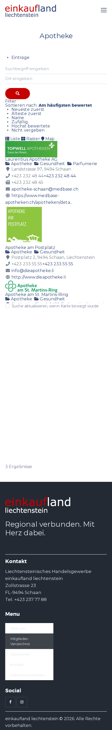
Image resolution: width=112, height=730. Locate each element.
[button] (104, 10)
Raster (32, 138)
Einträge (20, 57)
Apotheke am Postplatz (30, 247)
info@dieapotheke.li (32, 270)
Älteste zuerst (26, 113)
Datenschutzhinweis (27, 675)
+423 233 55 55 (57, 263)
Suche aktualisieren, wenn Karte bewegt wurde (55, 306)
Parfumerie (84, 163)
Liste (14, 138)
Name (17, 117)
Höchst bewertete (30, 126)
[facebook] (10, 702)
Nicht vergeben (28, 130)
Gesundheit (52, 163)
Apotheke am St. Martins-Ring (36, 294)
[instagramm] (22, 702)
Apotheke (21, 163)
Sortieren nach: (48, 105)
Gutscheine (20, 654)
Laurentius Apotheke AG (31, 159)
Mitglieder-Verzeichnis (20, 641)
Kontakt (17, 665)
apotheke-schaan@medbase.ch (44, 189)
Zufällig (19, 121)
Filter (10, 101)
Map (49, 138)
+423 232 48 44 (60, 175)
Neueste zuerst (27, 109)
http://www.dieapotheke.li (38, 277)
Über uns (18, 628)
